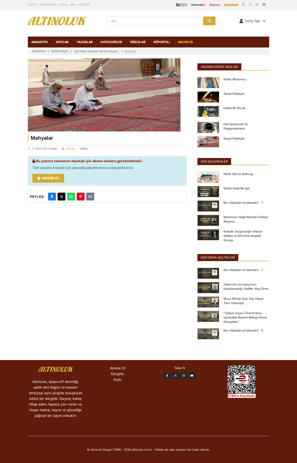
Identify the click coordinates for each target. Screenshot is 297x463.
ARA (73, 4)
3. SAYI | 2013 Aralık (44, 148)
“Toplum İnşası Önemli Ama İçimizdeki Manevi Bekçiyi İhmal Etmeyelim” (245, 317)
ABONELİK (185, 42)
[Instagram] (257, 4)
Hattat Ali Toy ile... (236, 108)
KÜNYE (33, 4)
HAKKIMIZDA (48, 4)
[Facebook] (243, 4)
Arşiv (117, 379)
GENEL (84, 148)
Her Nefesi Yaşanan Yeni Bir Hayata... (96, 51)
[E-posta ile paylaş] (90, 196)
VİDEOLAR (137, 42)
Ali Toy (70, 148)
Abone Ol (50, 178)
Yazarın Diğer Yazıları (219, 67)
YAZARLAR (85, 42)
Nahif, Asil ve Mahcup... (240, 174)
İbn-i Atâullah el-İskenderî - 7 (243, 202)
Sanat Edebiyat (234, 93)
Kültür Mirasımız (235, 79)
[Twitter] (175, 375)
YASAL (63, 4)
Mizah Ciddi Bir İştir (237, 188)
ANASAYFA (39, 42)
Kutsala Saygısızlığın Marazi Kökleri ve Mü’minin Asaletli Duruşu (243, 236)
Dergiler (117, 374)
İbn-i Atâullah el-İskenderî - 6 (243, 330)
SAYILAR (62, 42)
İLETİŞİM (83, 4)
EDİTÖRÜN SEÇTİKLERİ (218, 257)
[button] (252, 21)
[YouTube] (264, 4)
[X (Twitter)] (250, 4)
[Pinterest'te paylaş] (81, 196)
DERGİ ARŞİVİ (60, 51)
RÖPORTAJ (162, 42)
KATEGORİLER (111, 42)
